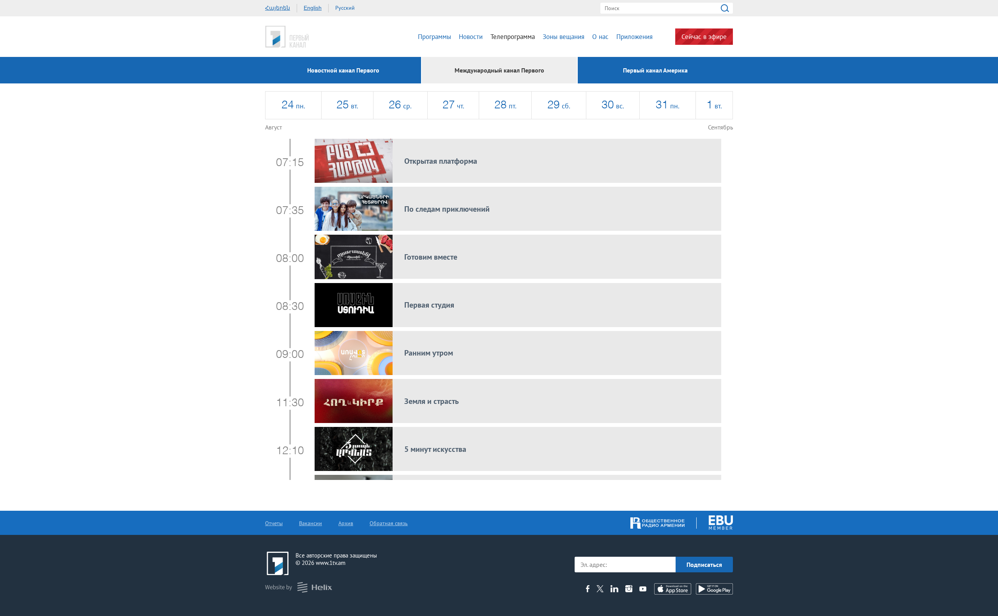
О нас (600, 36)
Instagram (628, 588)
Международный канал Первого (499, 70)
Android (714, 589)
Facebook (587, 588)
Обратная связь (389, 523)
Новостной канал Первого (343, 70)
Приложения (634, 36)
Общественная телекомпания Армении (311, 37)
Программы (434, 36)
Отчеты (274, 523)
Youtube (642, 588)
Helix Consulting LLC (298, 587)
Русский (345, 7)
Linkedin (614, 588)
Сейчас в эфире (704, 36)
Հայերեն (277, 7)
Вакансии (310, 523)
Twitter (599, 588)
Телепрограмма (512, 36)
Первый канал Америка (655, 70)
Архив (345, 523)
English (313, 8)
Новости (471, 36)
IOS (672, 589)
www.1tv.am (330, 562)
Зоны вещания (563, 36)
